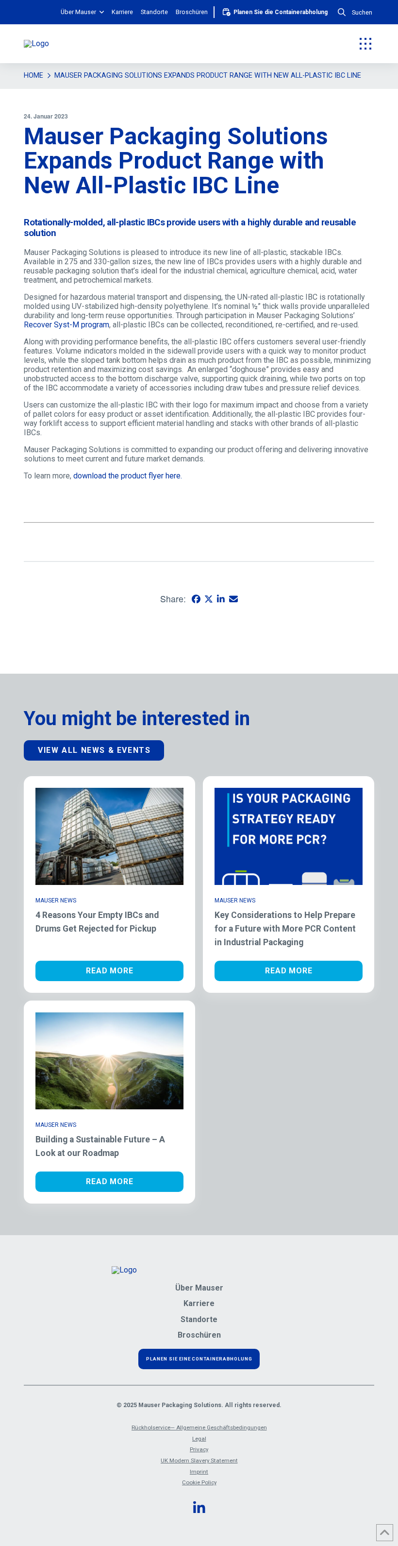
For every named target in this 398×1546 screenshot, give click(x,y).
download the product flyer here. (127, 475)
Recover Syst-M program (66, 324)
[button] (354, 12)
